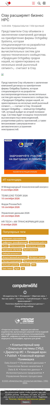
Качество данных (30, 369)
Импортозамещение (12, 261)
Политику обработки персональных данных (27, 399)
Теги (45, 299)
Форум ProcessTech (11, 204)
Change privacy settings (24, 306)
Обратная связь (38, 296)
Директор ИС (15, 352)
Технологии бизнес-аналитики (24, 366)
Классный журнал (32, 355)
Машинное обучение (12, 250)
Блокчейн (25, 265)
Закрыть (25, 402)
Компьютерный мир (26, 345)
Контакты (20, 299)
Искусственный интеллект (14, 257)
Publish (12, 355)
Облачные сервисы (35, 246)
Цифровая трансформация (14, 242)
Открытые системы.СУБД (25, 348)
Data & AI (13, 369)
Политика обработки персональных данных (24, 304)
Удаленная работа (38, 242)
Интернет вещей (37, 257)
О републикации (34, 299)
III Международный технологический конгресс (24, 186)
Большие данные (10, 265)
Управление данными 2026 (15, 212)
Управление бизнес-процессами (24, 376)
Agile (17, 268)
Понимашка (26, 359)
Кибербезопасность (11, 253)
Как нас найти (8, 299)
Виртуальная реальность (35, 261)
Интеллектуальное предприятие (24, 372)
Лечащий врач (36, 352)
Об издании (25, 296)
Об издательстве (10, 296)
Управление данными (31, 362)
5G (23, 268)
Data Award (7, 268)
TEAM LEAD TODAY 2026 (14, 195)
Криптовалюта (30, 250)
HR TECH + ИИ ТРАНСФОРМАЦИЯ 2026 (22, 221)
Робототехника (17, 246)
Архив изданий (24, 301)
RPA (34, 265)
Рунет (5, 246)
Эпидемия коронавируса (14, 238)
